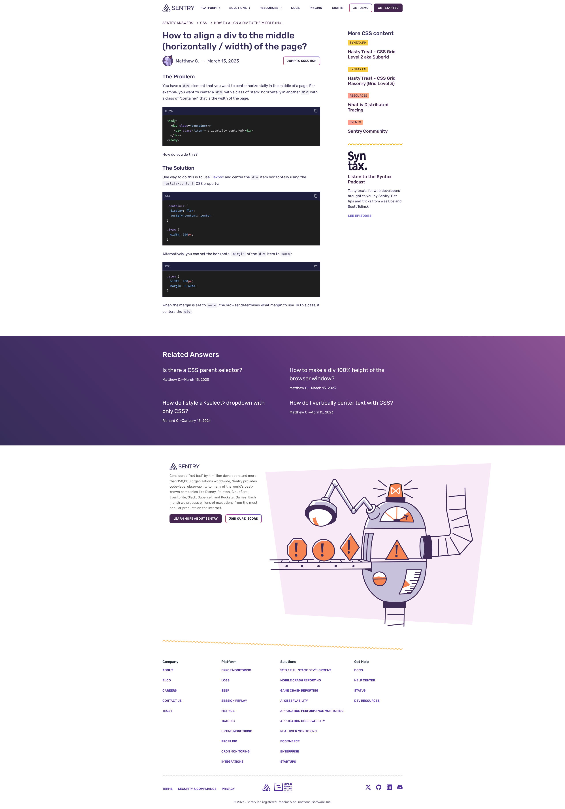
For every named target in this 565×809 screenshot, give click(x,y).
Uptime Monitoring (236, 731)
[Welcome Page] (178, 7)
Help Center (364, 680)
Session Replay (234, 701)
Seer (225, 690)
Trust (167, 711)
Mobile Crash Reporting (300, 680)
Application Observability (302, 721)
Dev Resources (367, 701)
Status (360, 690)
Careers (169, 690)
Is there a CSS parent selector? (202, 370)
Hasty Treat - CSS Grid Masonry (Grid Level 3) (375, 80)
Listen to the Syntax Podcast (375, 179)
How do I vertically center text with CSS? (341, 403)
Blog (166, 680)
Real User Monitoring (298, 731)
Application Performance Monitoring (312, 711)
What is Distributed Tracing (375, 107)
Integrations (232, 762)
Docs (358, 670)
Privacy (228, 789)
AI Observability (294, 701)
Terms (167, 789)
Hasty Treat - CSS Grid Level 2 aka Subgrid (375, 54)
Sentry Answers (177, 23)
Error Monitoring (236, 670)
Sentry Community (375, 131)
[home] (266, 787)
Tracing (228, 721)
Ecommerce (290, 741)
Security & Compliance (197, 789)
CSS (203, 23)
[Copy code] (316, 111)
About (167, 670)
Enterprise (289, 751)
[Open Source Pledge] (283, 787)
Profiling (229, 741)
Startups (288, 762)
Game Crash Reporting (299, 690)
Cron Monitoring (235, 751)
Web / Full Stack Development (305, 670)
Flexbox (217, 177)
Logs (225, 680)
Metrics (228, 711)
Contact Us (172, 701)
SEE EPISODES (359, 216)
